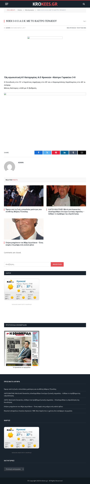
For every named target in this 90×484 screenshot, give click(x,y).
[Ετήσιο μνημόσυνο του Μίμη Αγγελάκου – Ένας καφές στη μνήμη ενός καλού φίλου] (23, 228)
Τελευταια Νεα (81, 28)
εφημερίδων (27, 367)
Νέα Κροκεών (71, 28)
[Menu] (6, 4)
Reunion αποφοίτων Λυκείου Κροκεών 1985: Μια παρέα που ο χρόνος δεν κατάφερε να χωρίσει (38, 411)
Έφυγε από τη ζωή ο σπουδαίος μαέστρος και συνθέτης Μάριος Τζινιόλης (24, 210)
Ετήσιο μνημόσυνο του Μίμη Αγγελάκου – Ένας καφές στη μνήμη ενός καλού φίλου (24, 243)
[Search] (83, 4)
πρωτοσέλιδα (18, 367)
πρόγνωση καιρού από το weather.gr (22, 304)
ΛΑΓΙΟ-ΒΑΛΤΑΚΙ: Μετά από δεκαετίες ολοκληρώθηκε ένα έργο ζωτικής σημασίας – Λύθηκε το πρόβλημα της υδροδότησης (66, 211)
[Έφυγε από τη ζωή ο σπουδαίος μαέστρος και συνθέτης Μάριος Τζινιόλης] (23, 195)
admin (8, 28)
